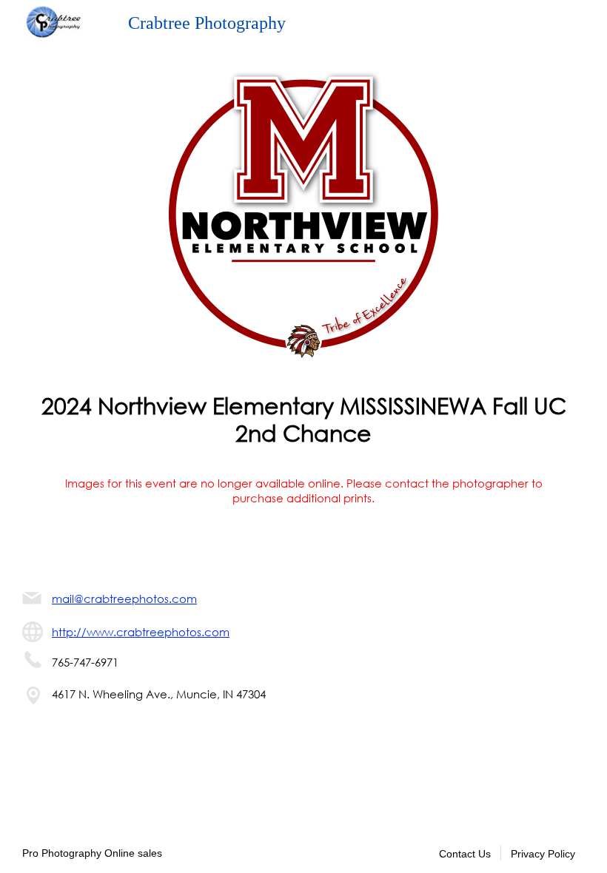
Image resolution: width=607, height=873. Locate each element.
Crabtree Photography (207, 23)
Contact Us (465, 854)
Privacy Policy (543, 854)
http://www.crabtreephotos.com (140, 631)
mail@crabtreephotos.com (124, 598)
